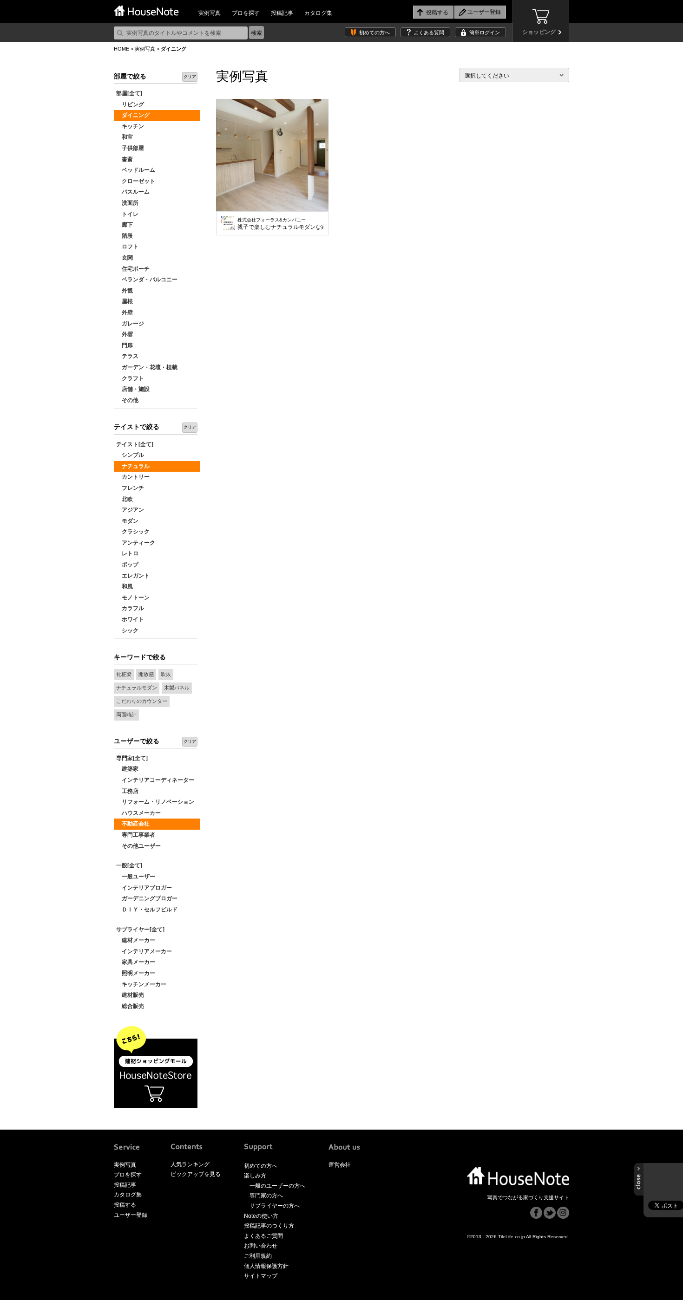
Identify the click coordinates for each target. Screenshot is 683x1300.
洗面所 (127, 203)
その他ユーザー (138, 846)
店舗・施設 (133, 389)
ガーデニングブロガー (146, 898)
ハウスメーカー (138, 813)
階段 (124, 236)
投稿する (125, 1205)
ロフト (127, 246)
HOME (121, 49)
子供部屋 (130, 148)
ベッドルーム (135, 170)
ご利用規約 (258, 1256)
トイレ (127, 214)
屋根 (124, 301)
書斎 (124, 159)
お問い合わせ (260, 1245)
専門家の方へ (266, 1195)
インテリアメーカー (144, 951)
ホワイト (130, 619)
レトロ (127, 553)
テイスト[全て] (134, 444)
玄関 (124, 257)
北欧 (124, 499)
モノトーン (133, 597)
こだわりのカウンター (141, 701)
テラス (127, 356)
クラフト (130, 378)
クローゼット (135, 181)
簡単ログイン (484, 32)
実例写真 (209, 13)
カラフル (130, 608)
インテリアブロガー (144, 887)
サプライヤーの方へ (275, 1205)
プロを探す (246, 13)
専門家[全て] (132, 758)
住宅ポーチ (133, 269)
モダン (127, 521)
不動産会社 (133, 823)
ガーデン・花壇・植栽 (146, 367)
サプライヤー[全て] (140, 929)
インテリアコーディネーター (155, 780)
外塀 (124, 334)
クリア (190, 76)
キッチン (130, 126)
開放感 (146, 674)
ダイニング (133, 115)
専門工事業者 (135, 835)
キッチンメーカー (141, 984)
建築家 (127, 769)
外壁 (124, 312)
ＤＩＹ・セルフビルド (146, 909)
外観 (124, 290)
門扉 (124, 345)
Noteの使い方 (261, 1216)
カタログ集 (318, 13)
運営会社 (339, 1165)
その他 (127, 400)
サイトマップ (260, 1276)
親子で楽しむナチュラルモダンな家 (280, 223)
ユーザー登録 (130, 1215)
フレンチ (130, 488)
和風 (124, 586)
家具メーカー (135, 962)
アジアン (130, 510)
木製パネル (177, 687)
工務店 (127, 791)
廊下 (124, 224)
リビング (130, 104)
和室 (124, 137)
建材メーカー (135, 940)
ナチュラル (133, 466)
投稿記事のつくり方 (269, 1225)
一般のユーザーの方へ (277, 1186)
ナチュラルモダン (136, 687)
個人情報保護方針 (266, 1266)
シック (127, 630)
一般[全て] (129, 865)
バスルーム (133, 191)
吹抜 (166, 674)
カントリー (133, 477)
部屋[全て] (129, 93)
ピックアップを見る (196, 1174)
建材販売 (130, 995)
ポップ (127, 564)
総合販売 (130, 1006)
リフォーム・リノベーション (155, 802)
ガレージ (130, 323)
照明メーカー (135, 973)
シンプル (130, 455)
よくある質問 (429, 32)
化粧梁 (123, 674)
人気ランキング (190, 1164)
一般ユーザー (135, 876)
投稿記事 (282, 13)
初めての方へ (374, 32)
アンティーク (135, 543)
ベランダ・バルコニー (146, 279)
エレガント (133, 575)
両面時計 (126, 714)
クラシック (133, 531)
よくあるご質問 (263, 1236)
